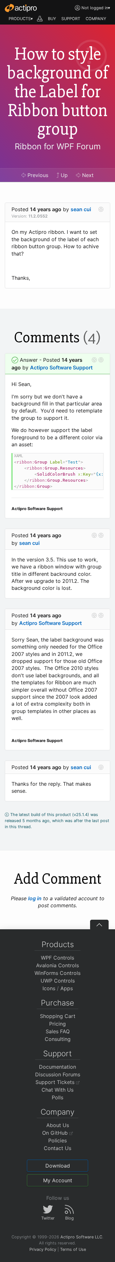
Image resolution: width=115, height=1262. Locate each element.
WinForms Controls (57, 973)
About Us (57, 1125)
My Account (57, 1180)
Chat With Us (57, 1090)
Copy (95, 459)
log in (35, 898)
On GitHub (55, 1133)
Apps (66, 988)
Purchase (57, 1002)
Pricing (57, 1024)
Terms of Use (73, 1249)
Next (87, 175)
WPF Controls (57, 957)
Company (57, 1112)
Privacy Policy (42, 1249)
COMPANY (96, 18)
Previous (37, 175)
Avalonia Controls (57, 965)
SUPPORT (70, 18)
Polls (57, 1097)
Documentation (57, 1067)
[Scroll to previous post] (94, 360)
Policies (57, 1140)
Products (58, 944)
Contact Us (57, 1148)
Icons (48, 988)
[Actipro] (21, 8)
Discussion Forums (57, 1074)
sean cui (81, 209)
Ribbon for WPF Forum (58, 147)
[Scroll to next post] (100, 209)
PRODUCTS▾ (21, 18)
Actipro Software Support (61, 367)
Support (57, 1053)
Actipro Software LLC (81, 1237)
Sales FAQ (58, 1031)
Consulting (58, 1039)
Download (57, 1165)
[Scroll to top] (99, 924)
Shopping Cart (57, 1016)
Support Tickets (55, 1082)
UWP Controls (58, 980)
